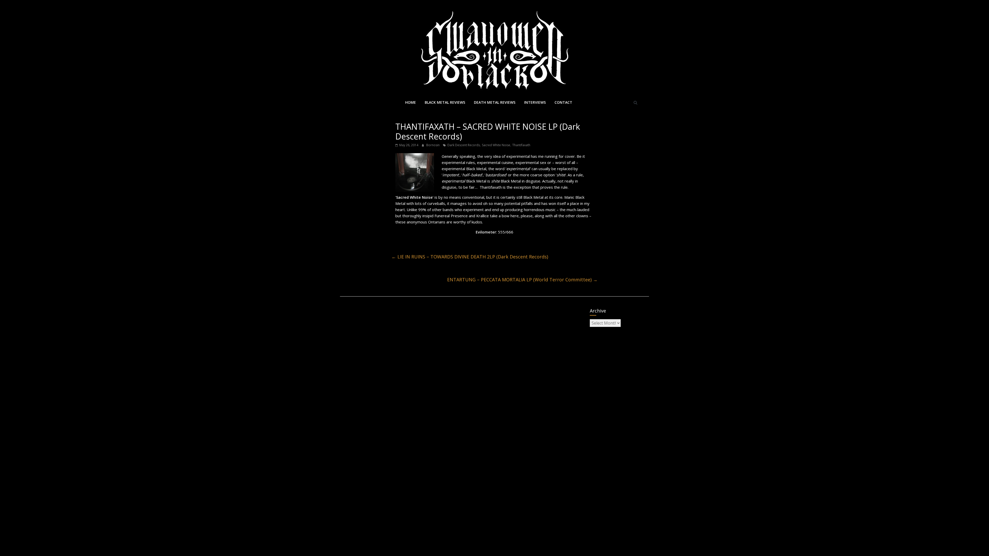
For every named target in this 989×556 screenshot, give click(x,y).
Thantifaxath (521, 145)
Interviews (535, 102)
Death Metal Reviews (494, 102)
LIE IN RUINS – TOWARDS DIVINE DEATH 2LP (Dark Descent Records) (469, 257)
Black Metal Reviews (445, 102)
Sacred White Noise (496, 145)
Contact (563, 102)
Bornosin (433, 145)
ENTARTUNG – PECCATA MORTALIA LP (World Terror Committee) (522, 279)
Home (410, 102)
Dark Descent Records (463, 145)
